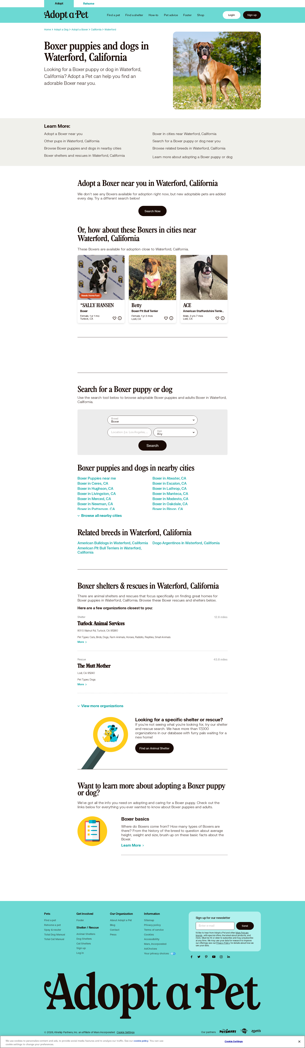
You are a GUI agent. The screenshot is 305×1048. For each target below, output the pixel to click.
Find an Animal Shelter (154, 748)
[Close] (299, 1041)
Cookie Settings (125, 1032)
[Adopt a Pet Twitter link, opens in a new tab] (200, 957)
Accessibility (151, 939)
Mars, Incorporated (155, 943)
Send (245, 925)
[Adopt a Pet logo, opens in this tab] (152, 999)
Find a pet (50, 920)
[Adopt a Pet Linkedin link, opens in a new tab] (228, 957)
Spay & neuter (52, 929)
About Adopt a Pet (121, 920)
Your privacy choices (156, 953)
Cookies (149, 934)
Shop (200, 15)
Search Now (153, 211)
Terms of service (154, 929)
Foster (187, 15)
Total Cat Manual (54, 939)
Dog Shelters (84, 938)
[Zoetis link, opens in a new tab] (256, 1031)
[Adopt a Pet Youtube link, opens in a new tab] (214, 957)
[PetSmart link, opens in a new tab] (228, 1031)
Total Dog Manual (54, 934)
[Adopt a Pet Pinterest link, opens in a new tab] (207, 957)
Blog (112, 924)
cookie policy (141, 1041)
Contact (114, 929)
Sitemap (149, 920)
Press (113, 934)
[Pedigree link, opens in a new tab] (244, 1031)
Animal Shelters (85, 933)
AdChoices (150, 948)
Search (152, 445)
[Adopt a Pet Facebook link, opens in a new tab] (192, 957)
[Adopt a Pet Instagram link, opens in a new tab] (222, 957)
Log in (80, 952)
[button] (114, 318)
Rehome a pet (52, 924)
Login (231, 14)
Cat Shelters (83, 943)
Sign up (252, 14)
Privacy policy (152, 924)
